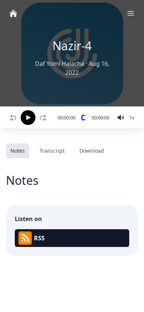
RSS (39, 238)
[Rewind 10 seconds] (13, 117)
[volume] (120, 117)
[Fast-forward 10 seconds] (44, 117)
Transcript (52, 150)
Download (91, 150)
